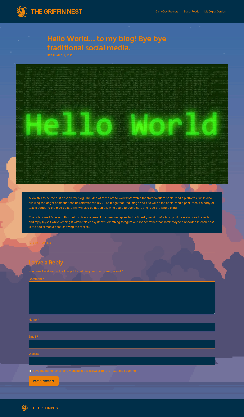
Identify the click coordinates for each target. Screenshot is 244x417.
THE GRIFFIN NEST (56, 11)
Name (34, 319)
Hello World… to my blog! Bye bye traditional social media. (106, 43)
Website (34, 353)
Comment (36, 279)
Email (33, 336)
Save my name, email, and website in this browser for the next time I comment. (86, 370)
